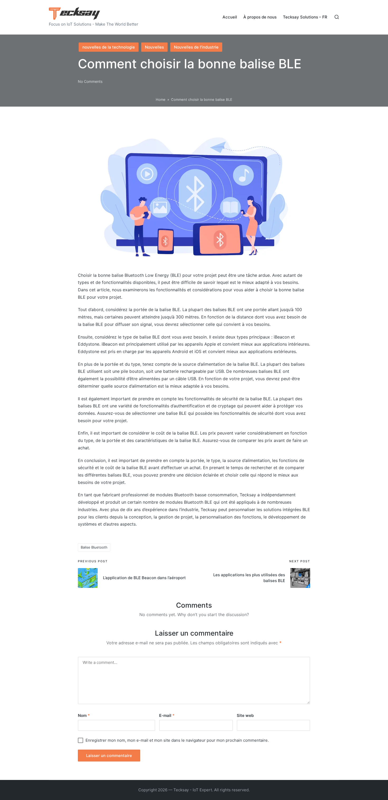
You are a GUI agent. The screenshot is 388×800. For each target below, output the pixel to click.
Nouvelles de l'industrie (196, 47)
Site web (245, 715)
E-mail (166, 715)
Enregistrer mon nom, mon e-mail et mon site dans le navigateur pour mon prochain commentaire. (177, 740)
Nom (84, 715)
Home (160, 99)
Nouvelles (154, 47)
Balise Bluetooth (94, 547)
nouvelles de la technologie (108, 47)
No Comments (90, 81)
